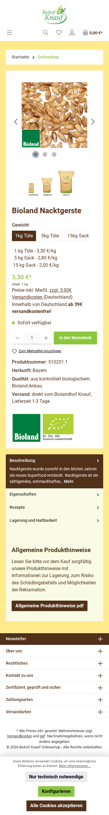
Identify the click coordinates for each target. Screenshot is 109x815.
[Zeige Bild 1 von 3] (35, 154)
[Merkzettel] (59, 33)
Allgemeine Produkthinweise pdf (49, 605)
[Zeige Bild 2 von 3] (45, 154)
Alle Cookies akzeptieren (56, 805)
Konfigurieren (56, 791)
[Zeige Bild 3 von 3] (54, 154)
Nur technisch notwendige (56, 777)
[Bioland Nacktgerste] (54, 115)
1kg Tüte (24, 236)
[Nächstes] (92, 121)
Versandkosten (19, 736)
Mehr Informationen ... (75, 766)
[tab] (54, 471)
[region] (54, 121)
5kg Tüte (50, 236)
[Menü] (9, 33)
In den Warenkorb (75, 337)
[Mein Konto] (72, 33)
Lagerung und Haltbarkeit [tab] (33, 520)
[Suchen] (45, 33)
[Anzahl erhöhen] (46, 338)
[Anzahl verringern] (17, 338)
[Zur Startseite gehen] (54, 14)
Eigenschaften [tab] (23, 494)
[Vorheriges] (16, 121)
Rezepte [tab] (17, 507)
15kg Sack (78, 236)
